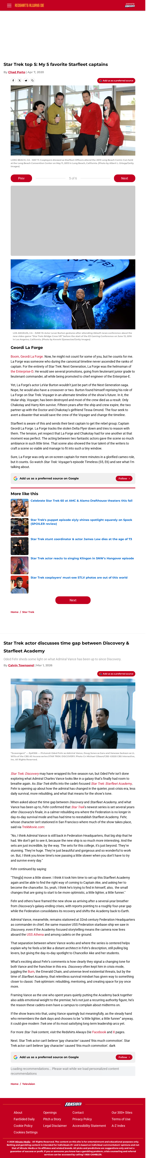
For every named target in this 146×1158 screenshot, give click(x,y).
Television (28, 1084)
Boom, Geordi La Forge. (27, 356)
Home (15, 612)
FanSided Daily (24, 1119)
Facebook (99, 1032)
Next (124, 178)
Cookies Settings (26, 1132)
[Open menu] (9, 5)
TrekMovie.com (33, 827)
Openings (50, 1112)
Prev (21, 178)
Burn (31, 971)
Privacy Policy (82, 1119)
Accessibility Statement (89, 1126)
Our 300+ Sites (122, 1112)
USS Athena (35, 934)
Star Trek (28, 612)
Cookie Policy (23, 1126)
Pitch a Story (52, 1119)
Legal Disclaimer (55, 1126)
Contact (78, 1112)
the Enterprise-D (22, 371)
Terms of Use (121, 1119)
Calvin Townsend (21, 665)
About (18, 1112)
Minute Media (22, 1141)
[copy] (32, 80)
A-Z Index (118, 1126)
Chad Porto (16, 72)
